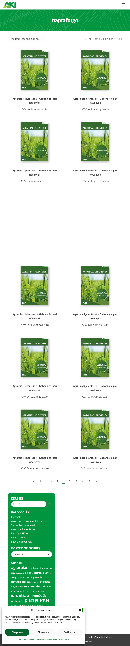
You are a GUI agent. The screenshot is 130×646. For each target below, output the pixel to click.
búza (13, 573)
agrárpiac (19, 567)
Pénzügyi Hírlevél (21, 533)
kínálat (47, 586)
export (27, 577)
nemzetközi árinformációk (28, 595)
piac (22, 601)
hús (12, 587)
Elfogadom (17, 632)
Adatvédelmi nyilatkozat (46, 640)
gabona (30, 582)
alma (30, 568)
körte (13, 591)
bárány (49, 568)
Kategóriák (20, 512)
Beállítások (69, 632)
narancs (43, 591)
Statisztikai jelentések (23, 525)
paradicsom (15, 601)
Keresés (17, 498)
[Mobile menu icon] (123, 5)
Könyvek (16, 517)
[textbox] (20, 554)
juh (15, 586)
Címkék (16, 562)
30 (88, 480)
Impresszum (63, 640)
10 (76, 480)
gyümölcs (45, 581)
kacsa (20, 586)
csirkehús (29, 573)
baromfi (37, 568)
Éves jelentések (20, 537)
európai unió (16, 577)
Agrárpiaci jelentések (23, 529)
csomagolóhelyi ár (42, 573)
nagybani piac (33, 591)
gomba (36, 582)
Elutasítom (43, 632)
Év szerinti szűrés (25, 548)
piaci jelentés (37, 600)
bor (43, 568)
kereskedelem (33, 586)
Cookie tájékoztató (26, 640)
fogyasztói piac (18, 582)
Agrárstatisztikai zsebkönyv (26, 521)
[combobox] (31, 554)
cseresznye (20, 573)
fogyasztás (36, 577)
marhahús (20, 591)
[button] (80, 610)
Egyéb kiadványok (21, 541)
